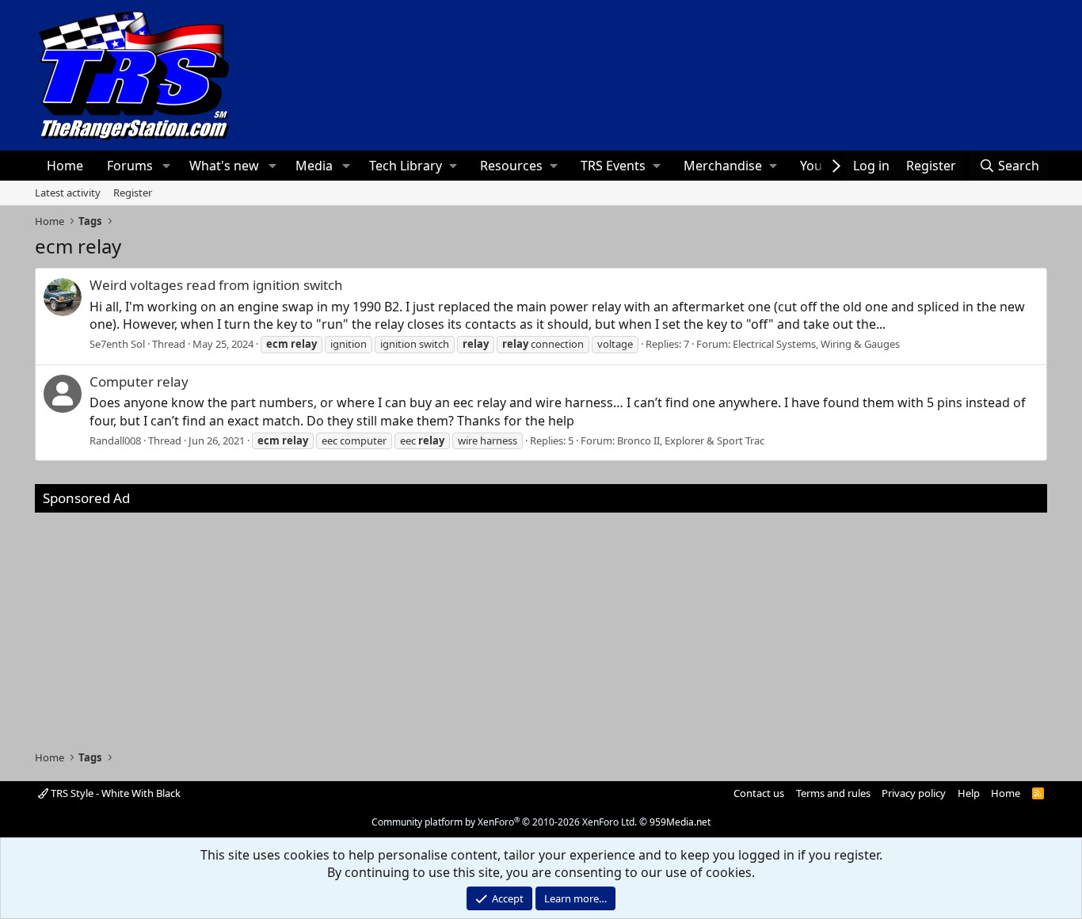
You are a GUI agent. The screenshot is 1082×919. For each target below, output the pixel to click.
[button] (165, 166)
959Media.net (680, 822)
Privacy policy (914, 793)
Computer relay (139, 381)
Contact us (758, 793)
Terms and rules (833, 793)
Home (65, 165)
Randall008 (115, 440)
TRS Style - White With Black (114, 793)
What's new (224, 165)
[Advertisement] (541, 623)
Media (314, 165)
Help (969, 793)
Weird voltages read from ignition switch (216, 285)
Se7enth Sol (117, 344)
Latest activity (68, 192)
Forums (130, 165)
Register (132, 192)
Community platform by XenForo (504, 822)
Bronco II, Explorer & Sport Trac (690, 440)
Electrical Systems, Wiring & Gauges (816, 344)
